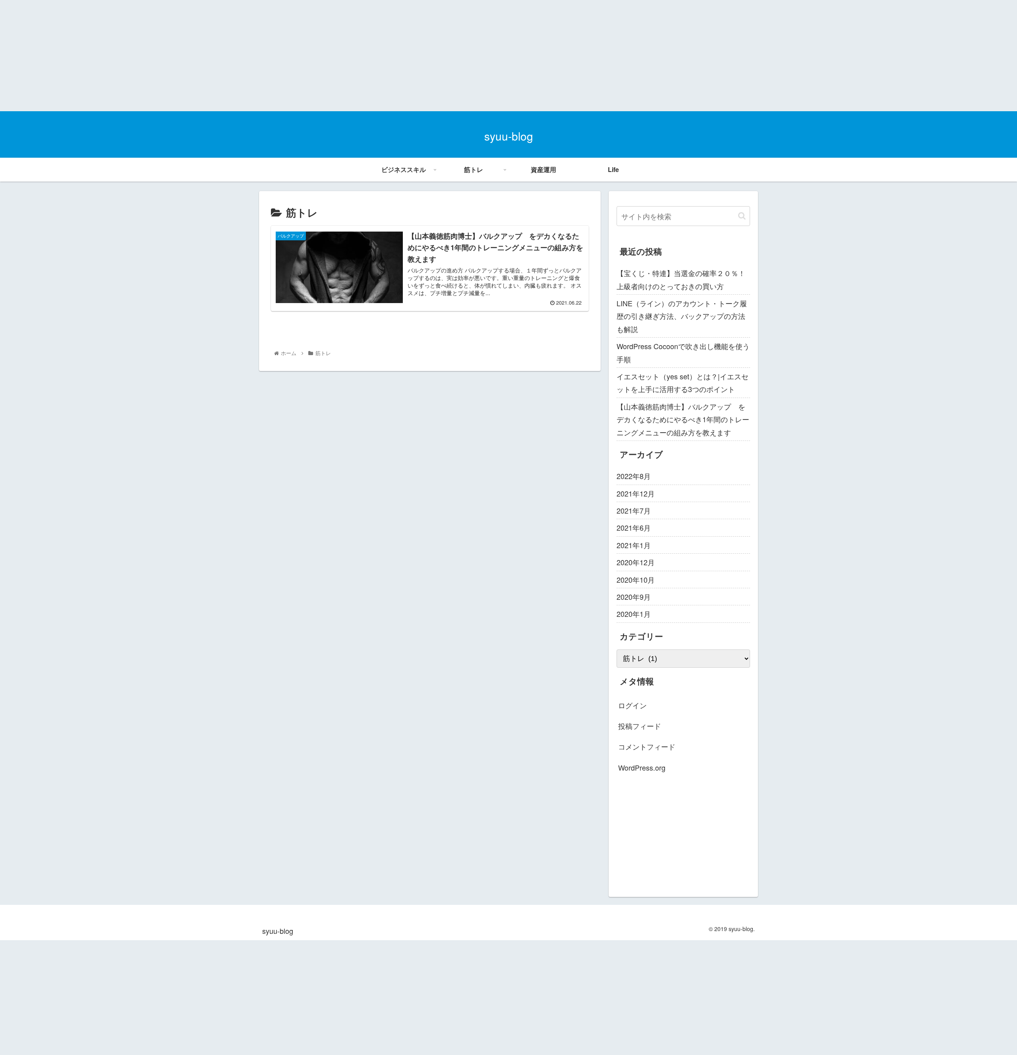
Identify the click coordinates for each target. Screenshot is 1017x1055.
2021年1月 (634, 545)
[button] (742, 215)
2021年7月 (634, 510)
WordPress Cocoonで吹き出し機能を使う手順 (683, 352)
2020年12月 (636, 562)
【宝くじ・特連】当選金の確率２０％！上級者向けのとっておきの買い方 (681, 279)
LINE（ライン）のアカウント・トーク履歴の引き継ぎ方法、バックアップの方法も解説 (682, 316)
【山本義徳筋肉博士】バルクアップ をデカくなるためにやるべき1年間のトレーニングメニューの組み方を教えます (683, 419)
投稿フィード (639, 726)
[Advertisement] (238, 55)
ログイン (632, 705)
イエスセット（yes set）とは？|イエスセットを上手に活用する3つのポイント (682, 382)
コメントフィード (646, 746)
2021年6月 (634, 527)
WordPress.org (641, 767)
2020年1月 (634, 614)
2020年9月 (634, 596)
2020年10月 (636, 579)
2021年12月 (636, 493)
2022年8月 (634, 476)
